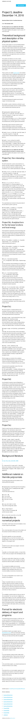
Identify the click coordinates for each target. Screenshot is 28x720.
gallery (11, 718)
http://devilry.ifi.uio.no (6, 632)
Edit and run (21, 5)
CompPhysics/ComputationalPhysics (17, 688)
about (14, 718)
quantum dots (16, 72)
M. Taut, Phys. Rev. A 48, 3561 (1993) (10, 460)
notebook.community (6, 1)
